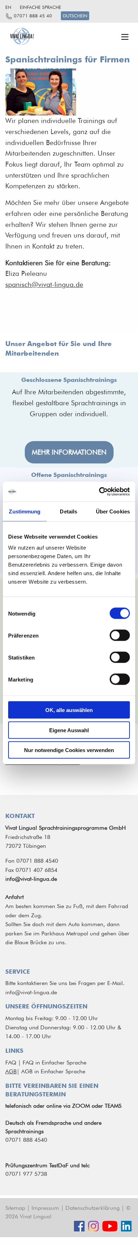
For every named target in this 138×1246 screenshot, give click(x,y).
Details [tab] (68, 511)
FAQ (10, 1062)
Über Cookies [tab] (113, 511)
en (8, 7)
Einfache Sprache (40, 7)
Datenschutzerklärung (92, 1208)
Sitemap (15, 1208)
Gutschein (75, 15)
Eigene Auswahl (69, 730)
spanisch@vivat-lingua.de (44, 284)
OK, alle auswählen (69, 710)
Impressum (45, 1208)
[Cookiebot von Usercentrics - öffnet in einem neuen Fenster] (99, 491)
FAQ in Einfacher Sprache (54, 1062)
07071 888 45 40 (33, 15)
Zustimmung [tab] (24, 511)
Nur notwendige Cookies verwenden (69, 750)
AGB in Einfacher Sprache (53, 1071)
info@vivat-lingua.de (31, 992)
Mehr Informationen (69, 452)
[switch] (120, 635)
